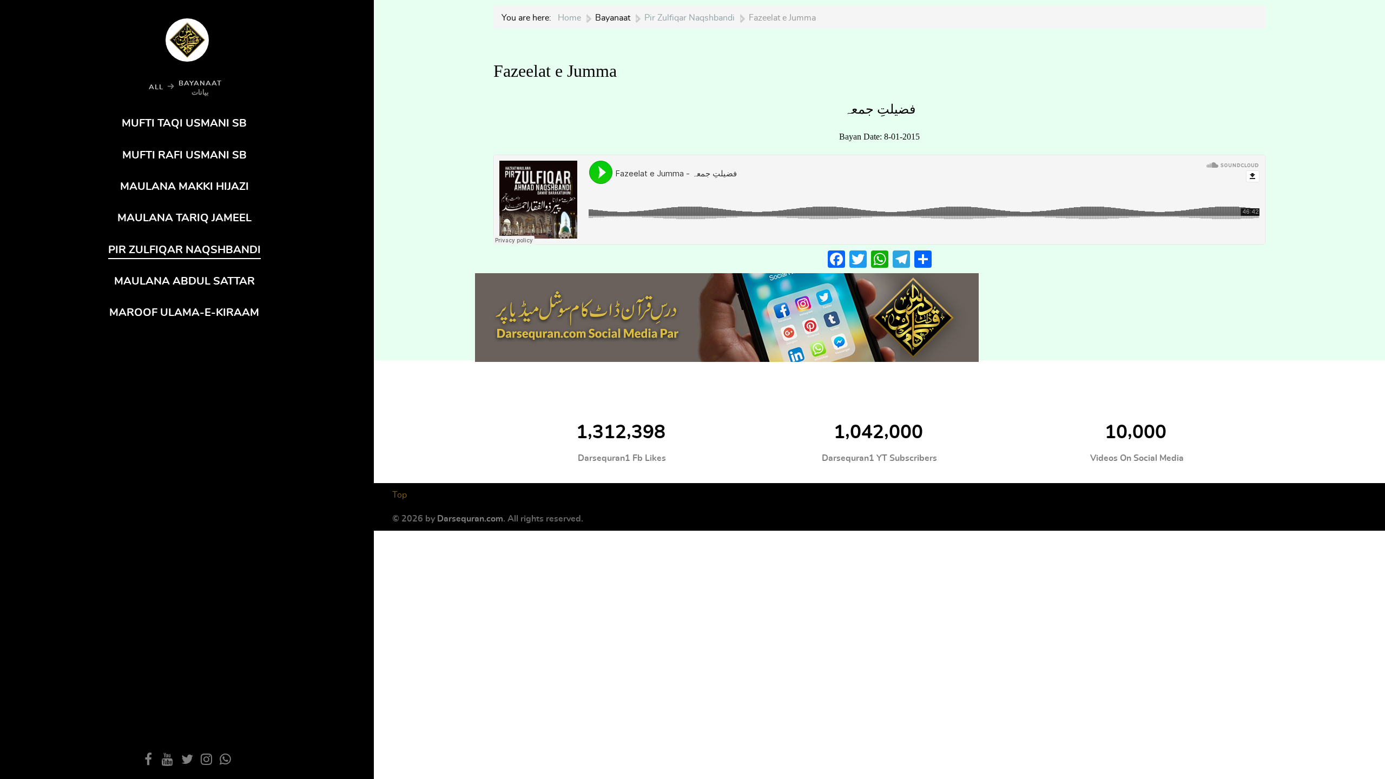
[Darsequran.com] (727, 315)
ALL (156, 87)
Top (399, 495)
